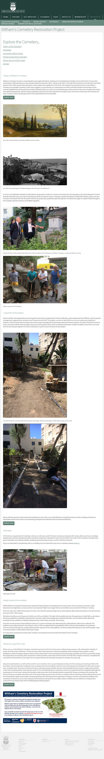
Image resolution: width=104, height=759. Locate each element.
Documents (53, 22)
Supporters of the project (13, 53)
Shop (55, 17)
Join (20, 749)
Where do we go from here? (14, 60)
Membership (80, 17)
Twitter (90, 745)
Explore (16, 17)
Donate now (8, 97)
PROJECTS (26, 22)
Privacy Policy (69, 743)
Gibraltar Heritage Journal (73, 22)
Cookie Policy (69, 745)
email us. (77, 543)
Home (5, 17)
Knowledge (95, 17)
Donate (6, 63)
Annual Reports (39, 22)
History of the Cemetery (12, 46)
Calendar (44, 17)
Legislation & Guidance (10, 22)
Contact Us (45, 741)
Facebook (91, 741)
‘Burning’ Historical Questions (30, 24)
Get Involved (30, 17)
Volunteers (7, 49)
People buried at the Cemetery (15, 56)
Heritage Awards (7, 24)
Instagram (91, 743)
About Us (66, 17)
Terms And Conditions (72, 741)
